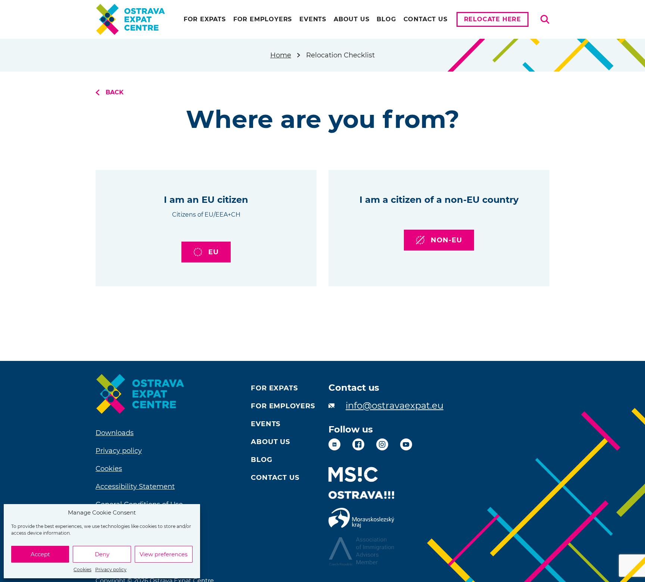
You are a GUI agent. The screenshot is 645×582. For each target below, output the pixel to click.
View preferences (163, 554)
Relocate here (492, 19)
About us (351, 19)
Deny (102, 554)
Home (280, 55)
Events (312, 19)
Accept (40, 554)
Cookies (82, 569)
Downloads (115, 433)
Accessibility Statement (135, 486)
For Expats (205, 19)
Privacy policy (111, 569)
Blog (386, 19)
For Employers (262, 19)
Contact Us (425, 19)
